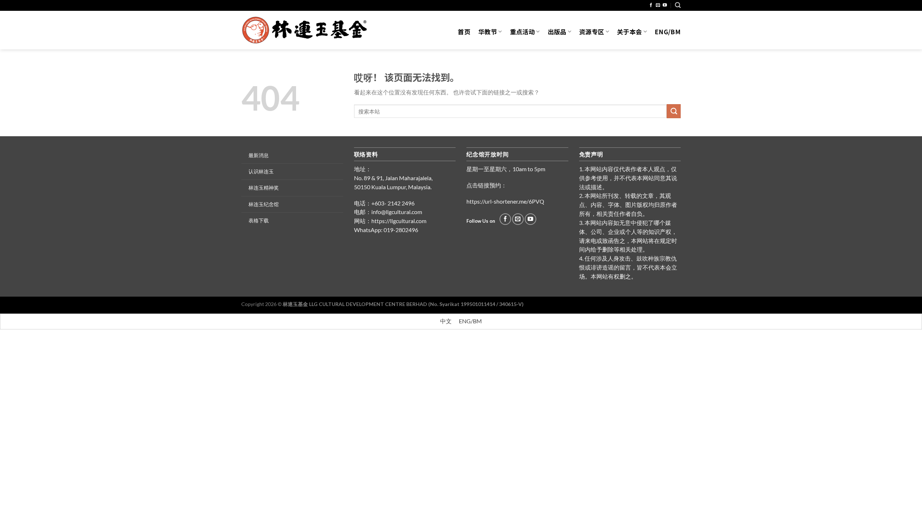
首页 (464, 31)
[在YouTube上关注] (665, 5)
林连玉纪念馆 (264, 204)
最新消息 (259, 155)
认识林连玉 (261, 171)
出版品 (557, 31)
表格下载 (259, 220)
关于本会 (629, 31)
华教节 (487, 31)
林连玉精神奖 (264, 188)
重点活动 (522, 31)
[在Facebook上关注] (651, 5)
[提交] (674, 111)
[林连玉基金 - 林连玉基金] (307, 30)
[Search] (678, 5)
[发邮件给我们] (658, 5)
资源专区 (591, 31)
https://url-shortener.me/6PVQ (505, 201)
